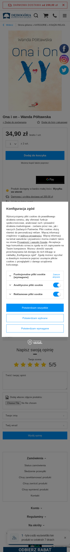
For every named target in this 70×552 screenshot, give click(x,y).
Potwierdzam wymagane (35, 328)
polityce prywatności (31, 235)
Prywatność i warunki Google (32, 242)
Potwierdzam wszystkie (35, 307)
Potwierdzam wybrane (35, 318)
